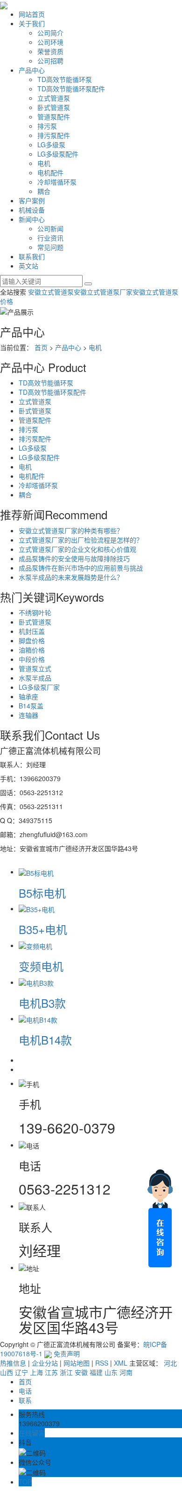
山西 (6, 1372)
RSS (101, 1362)
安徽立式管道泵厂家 (103, 291)
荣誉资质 (50, 51)
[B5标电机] (36, 871)
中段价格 (32, 659)
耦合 (43, 191)
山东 (111, 1372)
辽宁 (21, 1372)
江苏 (51, 1372)
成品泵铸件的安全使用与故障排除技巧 (74, 558)
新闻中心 (32, 219)
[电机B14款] (38, 1018)
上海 (36, 1372)
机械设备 (32, 209)
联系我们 (32, 256)
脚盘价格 (32, 640)
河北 (170, 1362)
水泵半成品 (35, 677)
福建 (96, 1372)
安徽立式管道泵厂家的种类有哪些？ (71, 530)
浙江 (66, 1372)
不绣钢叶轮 (35, 612)
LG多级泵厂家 (39, 687)
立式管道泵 (53, 98)
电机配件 (50, 172)
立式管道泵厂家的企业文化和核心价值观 (77, 549)
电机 (43, 163)
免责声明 (67, 1353)
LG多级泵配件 (57, 153)
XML (120, 1362)
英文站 (28, 265)
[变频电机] (35, 945)
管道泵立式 (35, 668)
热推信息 (13, 1362)
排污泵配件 (53, 135)
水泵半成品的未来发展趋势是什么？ (71, 577)
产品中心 (32, 70)
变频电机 (41, 966)
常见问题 (50, 247)
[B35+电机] (37, 908)
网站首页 (32, 14)
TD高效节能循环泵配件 (71, 88)
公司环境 (50, 42)
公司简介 (50, 32)
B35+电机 (43, 929)
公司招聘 (50, 60)
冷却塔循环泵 (57, 181)
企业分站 (45, 1362)
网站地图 (76, 1362)
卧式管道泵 (53, 107)
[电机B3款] (36, 982)
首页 (41, 347)
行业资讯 (50, 237)
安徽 (81, 1372)
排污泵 (47, 126)
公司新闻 (50, 228)
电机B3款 (42, 1003)
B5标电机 (42, 893)
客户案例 (32, 200)
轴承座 (28, 696)
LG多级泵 (51, 144)
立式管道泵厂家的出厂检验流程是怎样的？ (81, 539)
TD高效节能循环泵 (64, 79)
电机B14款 (45, 1039)
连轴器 (28, 715)
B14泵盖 (31, 705)
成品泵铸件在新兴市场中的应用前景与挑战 (81, 567)
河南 (126, 1372)
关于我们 (32, 23)
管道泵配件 (53, 116)
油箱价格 (32, 649)
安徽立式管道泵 (51, 291)
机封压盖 (32, 631)
